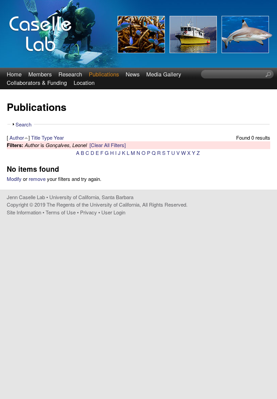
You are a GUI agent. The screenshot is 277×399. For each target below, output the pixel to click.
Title (35, 137)
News (133, 74)
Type (47, 137)
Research (70, 74)
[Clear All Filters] (108, 144)
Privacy (88, 212)
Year (59, 137)
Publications (104, 74)
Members (40, 74)
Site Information (24, 212)
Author (16, 137)
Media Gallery (163, 74)
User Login (113, 212)
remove (37, 178)
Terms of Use (61, 212)
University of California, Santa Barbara (91, 197)
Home (14, 74)
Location (84, 82)
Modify (14, 178)
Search (23, 124)
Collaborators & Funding (37, 82)
